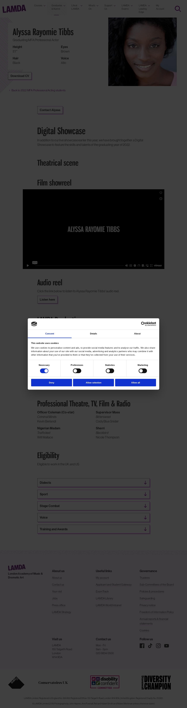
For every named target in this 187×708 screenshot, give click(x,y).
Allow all (135, 382)
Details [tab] (93, 333)
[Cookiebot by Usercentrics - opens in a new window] (143, 324)
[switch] (77, 370)
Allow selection (93, 382)
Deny (51, 382)
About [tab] (137, 333)
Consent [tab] (49, 333)
